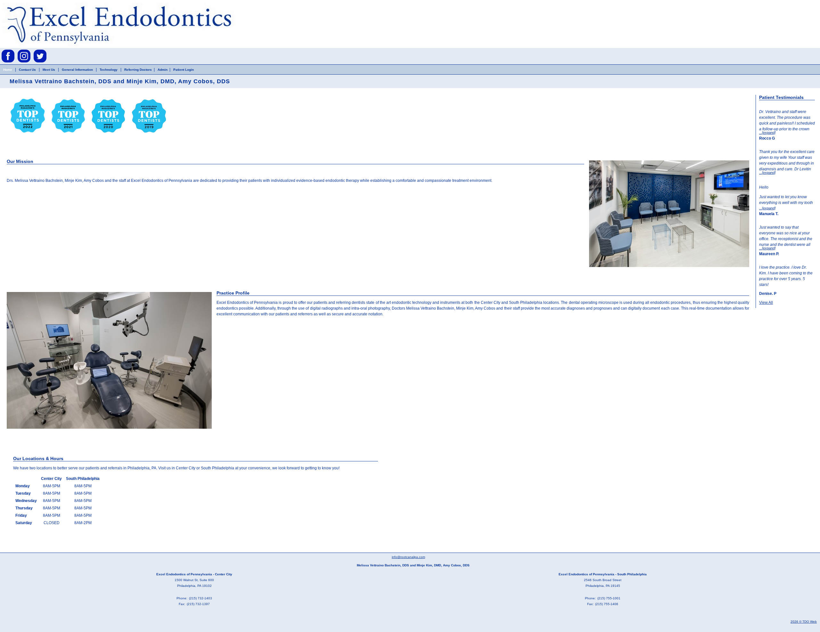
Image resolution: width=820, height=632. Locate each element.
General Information (77, 69)
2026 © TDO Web (804, 621)
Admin (163, 69)
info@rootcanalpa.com (408, 557)
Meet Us (49, 69)
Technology (109, 69)
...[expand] (767, 132)
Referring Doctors (138, 69)
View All (766, 302)
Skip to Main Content (18, 2)
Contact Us (27, 69)
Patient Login (183, 69)
